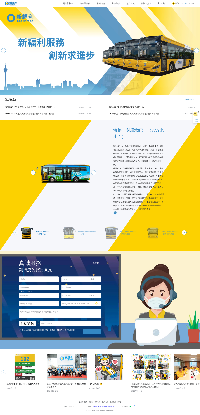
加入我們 (162, 3)
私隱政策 (113, 402)
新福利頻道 (146, 3)
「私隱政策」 (71, 330)
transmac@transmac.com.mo (103, 406)
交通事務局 (83, 402)
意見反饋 (130, 3)
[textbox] (81, 287)
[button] (3, 50)
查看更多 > (189, 99)
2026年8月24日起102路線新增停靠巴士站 (126, 107)
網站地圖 (105, 402)
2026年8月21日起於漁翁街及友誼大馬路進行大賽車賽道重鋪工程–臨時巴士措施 (135, 114)
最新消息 (101, 3)
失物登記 (115, 3)
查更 (119, 402)
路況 (177, 3)
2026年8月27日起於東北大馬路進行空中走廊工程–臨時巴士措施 (30, 107)
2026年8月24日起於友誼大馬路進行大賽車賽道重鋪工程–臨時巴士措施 (30, 114)
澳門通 (97, 402)
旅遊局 (91, 402)
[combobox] (81, 287)
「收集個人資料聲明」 (56, 330)
